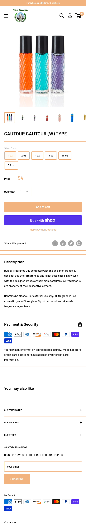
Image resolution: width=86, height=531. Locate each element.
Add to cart (43, 207)
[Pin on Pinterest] (63, 243)
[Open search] (61, 15)
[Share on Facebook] (55, 243)
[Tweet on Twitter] (71, 243)
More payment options (43, 229)
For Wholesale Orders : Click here (43, 2)
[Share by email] (79, 243)
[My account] (70, 15)
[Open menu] (6, 16)
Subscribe (17, 479)
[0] (78, 15)
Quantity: (9, 191)
